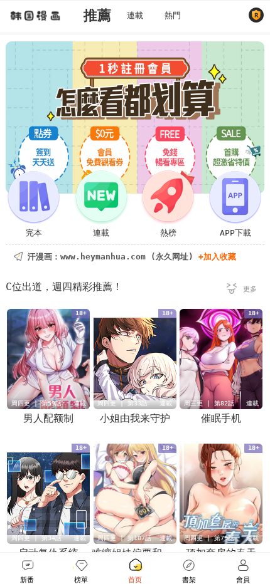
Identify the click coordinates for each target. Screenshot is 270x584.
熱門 (173, 15)
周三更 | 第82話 (209, 403)
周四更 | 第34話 (36, 537)
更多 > (242, 290)
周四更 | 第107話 (124, 537)
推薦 (97, 15)
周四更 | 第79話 (209, 537)
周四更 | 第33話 (122, 403)
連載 (135, 15)
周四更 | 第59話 (36, 403)
